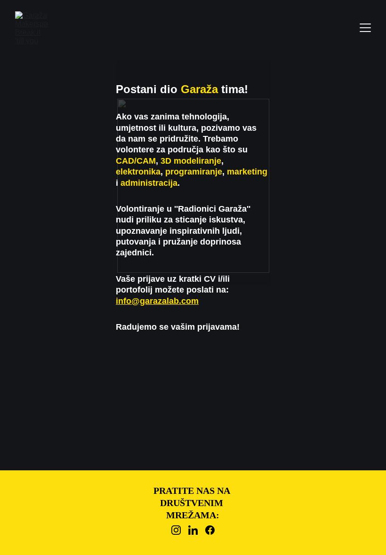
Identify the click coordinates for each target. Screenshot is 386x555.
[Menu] (365, 28)
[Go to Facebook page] (210, 530)
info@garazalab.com (157, 301)
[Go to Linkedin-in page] (193, 530)
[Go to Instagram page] (176, 530)
